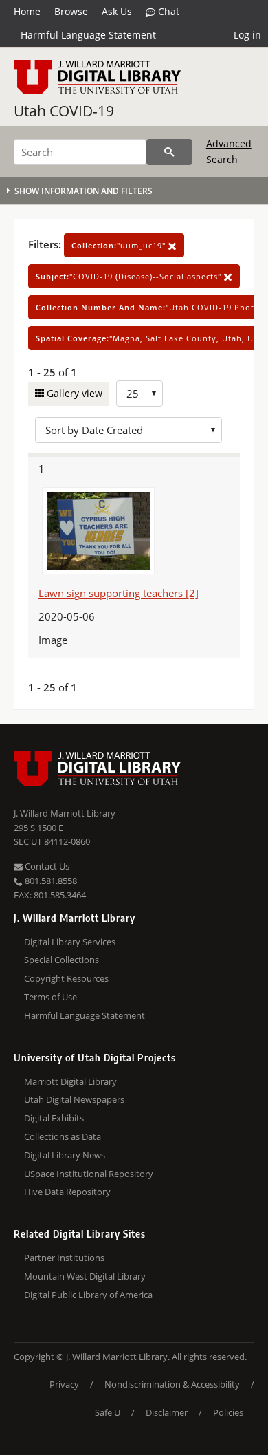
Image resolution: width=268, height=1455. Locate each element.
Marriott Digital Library (70, 1081)
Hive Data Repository (67, 1191)
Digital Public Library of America (88, 1295)
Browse (71, 11)
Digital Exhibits (54, 1118)
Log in (247, 34)
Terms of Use (50, 997)
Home (27, 11)
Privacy (64, 1384)
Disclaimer (167, 1412)
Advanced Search (229, 151)
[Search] (169, 152)
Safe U (107, 1412)
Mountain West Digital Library (85, 1276)
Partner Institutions (64, 1257)
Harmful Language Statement (88, 34)
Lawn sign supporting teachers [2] (118, 593)
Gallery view (73, 393)
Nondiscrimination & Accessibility (172, 1384)
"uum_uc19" (119, 245)
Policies (228, 1412)
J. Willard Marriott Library (64, 813)
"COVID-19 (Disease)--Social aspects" (130, 276)
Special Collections (61, 959)
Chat (167, 11)
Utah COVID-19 (64, 110)
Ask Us (117, 11)
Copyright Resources (66, 978)
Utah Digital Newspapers (74, 1099)
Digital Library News (64, 1155)
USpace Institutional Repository (88, 1173)
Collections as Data (62, 1136)
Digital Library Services (69, 942)
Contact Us (46, 866)
